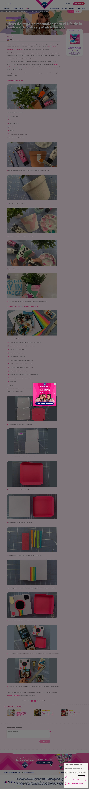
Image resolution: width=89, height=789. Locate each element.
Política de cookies (81, 774)
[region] (76, 775)
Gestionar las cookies (76, 783)
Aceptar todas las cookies (76, 778)
